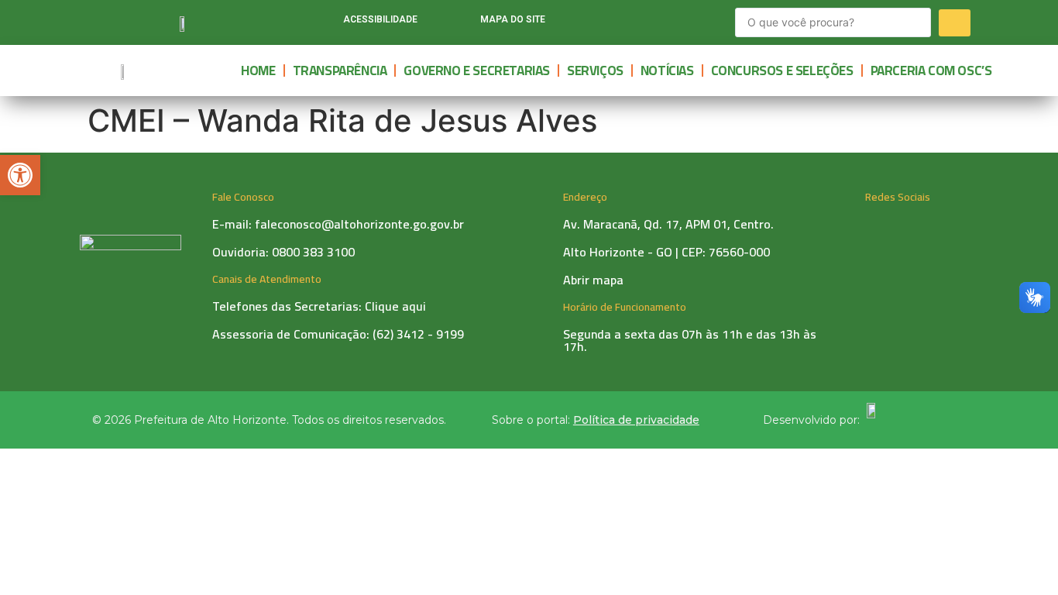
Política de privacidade (636, 420)
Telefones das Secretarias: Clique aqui (319, 306)
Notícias (667, 70)
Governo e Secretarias (477, 70)
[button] (20, 175)
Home (258, 70)
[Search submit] (954, 22)
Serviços (595, 70)
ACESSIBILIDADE (380, 19)
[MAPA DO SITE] (461, 22)
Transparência (340, 70)
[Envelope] (685, 22)
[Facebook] (595, 22)
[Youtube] (655, 22)
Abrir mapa (593, 279)
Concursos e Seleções (782, 70)
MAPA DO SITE (512, 19)
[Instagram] (625, 22)
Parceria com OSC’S (931, 70)
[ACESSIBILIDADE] (324, 22)
